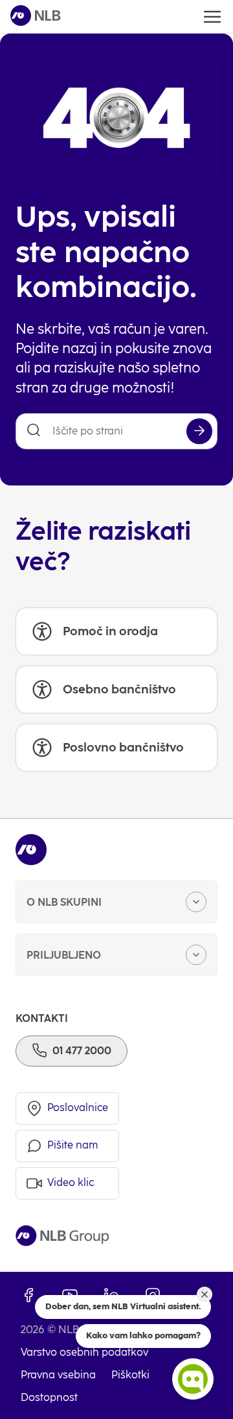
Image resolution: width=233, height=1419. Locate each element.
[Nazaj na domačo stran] (35, 16)
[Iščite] (199, 431)
